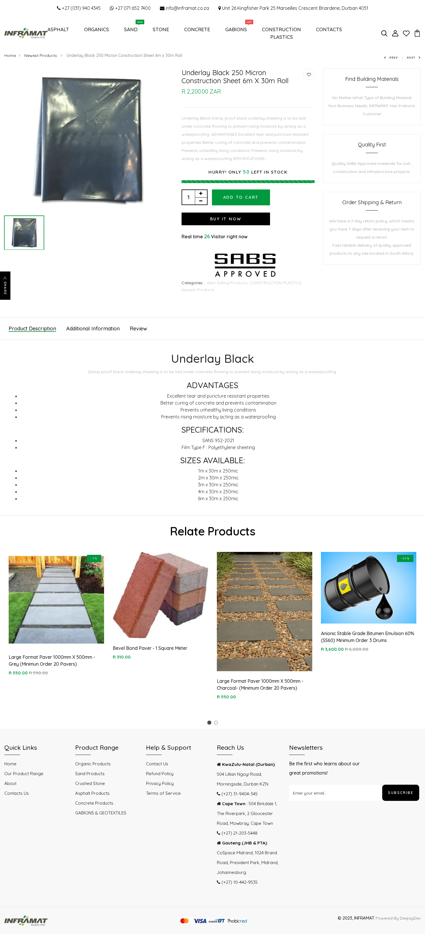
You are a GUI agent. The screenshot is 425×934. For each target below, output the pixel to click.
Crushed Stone (90, 783)
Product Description (32, 328)
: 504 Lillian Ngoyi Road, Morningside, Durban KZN (246, 774)
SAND (132, 27)
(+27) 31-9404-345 (239, 794)
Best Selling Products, (228, 282)
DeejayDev (410, 918)
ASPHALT (58, 29)
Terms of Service (163, 793)
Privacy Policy (160, 783)
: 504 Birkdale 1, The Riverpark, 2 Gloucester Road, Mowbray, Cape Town (247, 813)
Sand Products (90, 773)
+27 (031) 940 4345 (81, 8)
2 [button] (217, 724)
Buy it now (225, 219)
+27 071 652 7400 (132, 8)
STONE (161, 29)
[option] (88, 140)
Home (10, 55)
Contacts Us (16, 793)
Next (411, 57)
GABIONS (237, 27)
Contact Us (157, 763)
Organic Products (93, 763)
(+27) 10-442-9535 (239, 882)
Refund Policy (159, 773)
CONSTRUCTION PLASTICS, (276, 282)
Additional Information (93, 328)
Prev (393, 57)
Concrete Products (94, 803)
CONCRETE (197, 29)
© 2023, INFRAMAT (356, 918)
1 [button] (210, 724)
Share (5, 288)
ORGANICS (96, 29)
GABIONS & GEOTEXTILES (100, 813)
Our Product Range (23, 773)
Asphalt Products (92, 793)
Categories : (193, 282)
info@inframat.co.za (187, 8)
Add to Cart (241, 197)
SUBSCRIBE (400, 792)
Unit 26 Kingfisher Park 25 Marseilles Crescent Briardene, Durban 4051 (294, 8)
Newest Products (41, 55)
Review (138, 328)
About (10, 783)
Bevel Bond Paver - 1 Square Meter (150, 648)
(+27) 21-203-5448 (239, 833)
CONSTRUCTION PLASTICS (281, 33)
